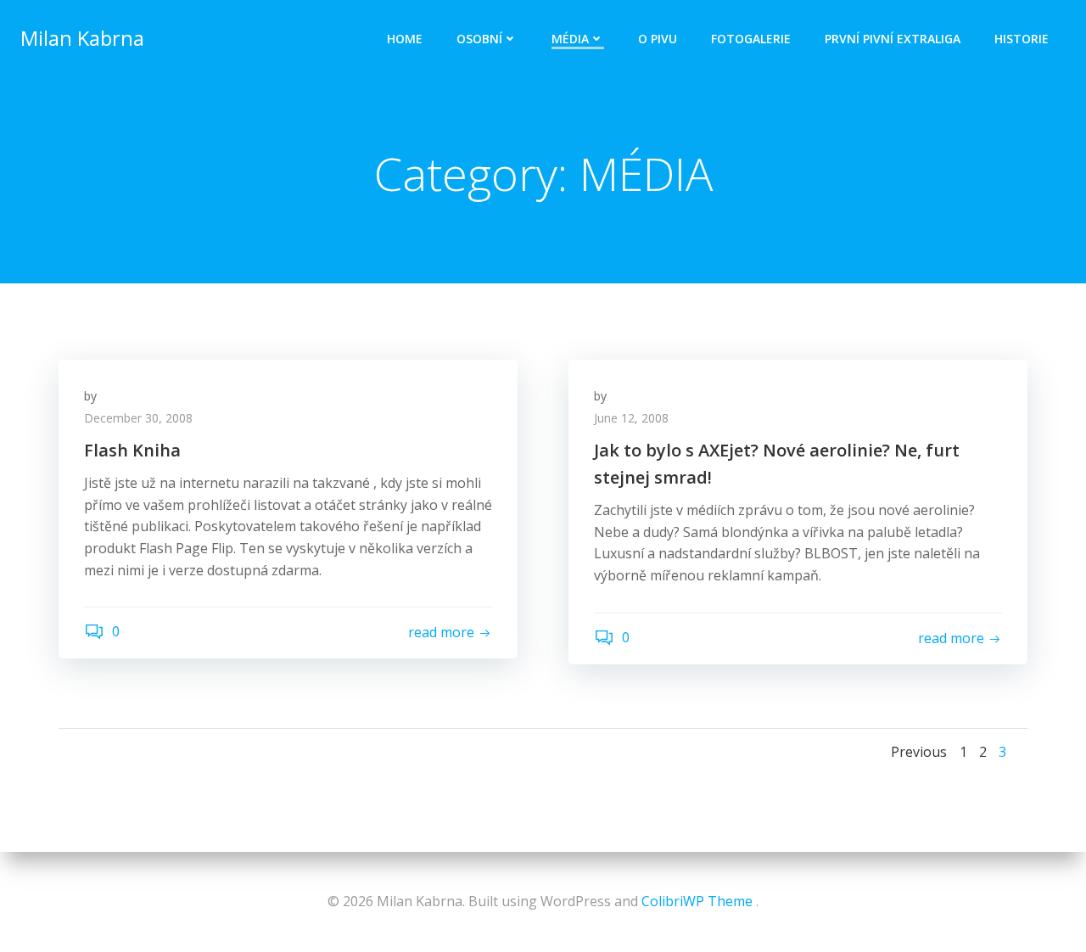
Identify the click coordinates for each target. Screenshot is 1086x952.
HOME (405, 39)
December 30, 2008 (138, 418)
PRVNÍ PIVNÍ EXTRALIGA (892, 39)
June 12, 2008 (631, 418)
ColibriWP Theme (697, 901)
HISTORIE (1021, 39)
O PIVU (657, 39)
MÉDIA (570, 39)
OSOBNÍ (479, 39)
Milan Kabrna (82, 38)
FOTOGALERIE (751, 39)
